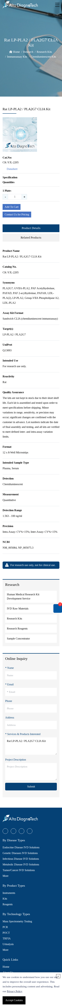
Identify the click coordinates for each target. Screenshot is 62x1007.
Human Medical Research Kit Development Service (23, 596)
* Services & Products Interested (22, 734)
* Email (9, 684)
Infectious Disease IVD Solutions (21, 858)
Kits (5, 898)
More (5, 875)
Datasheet (12, 168)
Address (9, 717)
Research (28, 51)
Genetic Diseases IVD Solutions (20, 853)
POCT (6, 932)
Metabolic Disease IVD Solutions (21, 864)
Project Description (15, 759)
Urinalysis (8, 944)
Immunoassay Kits (17, 56)
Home (16, 51)
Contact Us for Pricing (17, 214)
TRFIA (7, 938)
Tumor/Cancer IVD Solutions (19, 870)
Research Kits (44, 51)
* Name (9, 667)
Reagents (8, 904)
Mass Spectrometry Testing (17, 921)
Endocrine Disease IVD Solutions (21, 847)
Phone (8, 701)
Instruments (9, 892)
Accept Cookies (14, 1000)
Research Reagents (17, 628)
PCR (5, 927)
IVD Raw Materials (17, 608)
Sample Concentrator (18, 638)
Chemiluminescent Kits (43, 56)
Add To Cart (11, 206)
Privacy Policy (14, 991)
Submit (31, 786)
